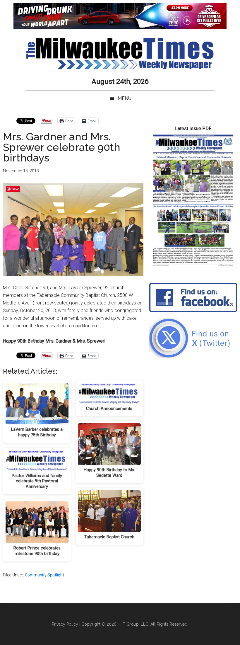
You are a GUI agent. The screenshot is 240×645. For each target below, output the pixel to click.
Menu (124, 98)
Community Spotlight (44, 575)
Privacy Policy (65, 624)
